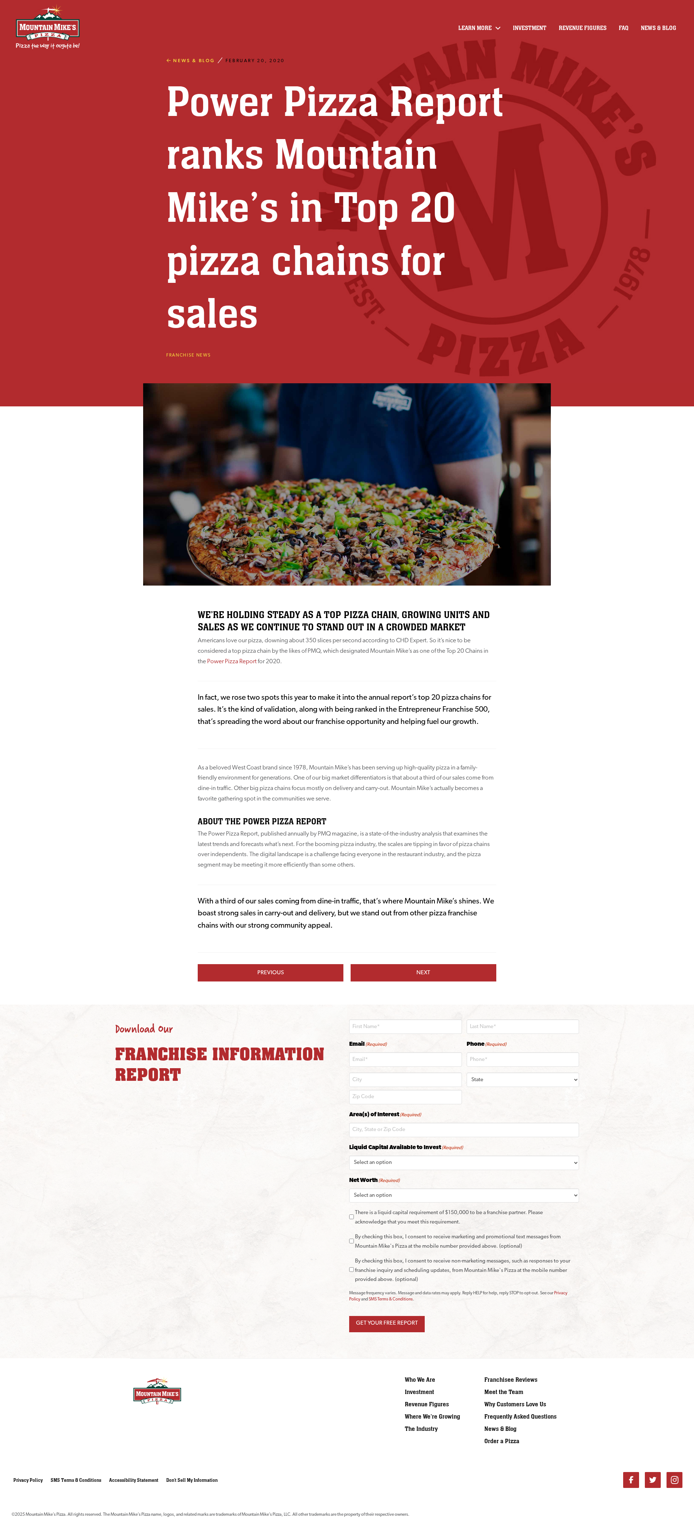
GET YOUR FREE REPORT (387, 1323)
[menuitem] (444, 1380)
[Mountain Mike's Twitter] (653, 1480)
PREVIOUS (270, 973)
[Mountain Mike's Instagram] (674, 1480)
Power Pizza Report (231, 662)
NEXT (423, 973)
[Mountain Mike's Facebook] (631, 1480)
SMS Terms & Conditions (391, 1299)
